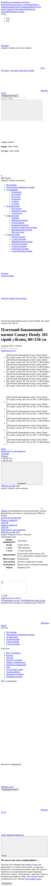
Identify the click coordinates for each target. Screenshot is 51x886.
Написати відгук (8, 350)
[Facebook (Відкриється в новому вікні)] (20, 742)
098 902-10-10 (7, 787)
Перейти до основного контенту (15, 2)
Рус (7, 21)
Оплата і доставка (23, 4)
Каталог (4, 4)
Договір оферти (19, 9)
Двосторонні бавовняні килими (20, 187)
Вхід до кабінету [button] (13, 653)
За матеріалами (13, 206)
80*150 (4, 518)
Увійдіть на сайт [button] (8, 486)
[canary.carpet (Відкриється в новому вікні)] (20, 701)
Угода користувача (14, 669)
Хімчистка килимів (15, 674)
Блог (34, 7)
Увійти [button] (4, 511)
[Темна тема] (6, 14)
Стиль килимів (13, 234)
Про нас (11, 4)
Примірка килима (16, 12)
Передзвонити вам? (10, 96)
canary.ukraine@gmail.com (12, 835)
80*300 (11, 519)
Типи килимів (12, 215)
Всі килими (11, 185)
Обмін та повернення (15, 662)
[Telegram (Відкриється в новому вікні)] (20, 762)
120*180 (9, 524)
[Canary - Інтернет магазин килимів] (14, 593)
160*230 (4, 527)
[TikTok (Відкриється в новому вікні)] (20, 721)
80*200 (11, 518)
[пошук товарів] (21, 110)
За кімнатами (12, 189)
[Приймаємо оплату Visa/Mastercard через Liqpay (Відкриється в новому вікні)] (23, 600)
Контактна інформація (22, 7)
